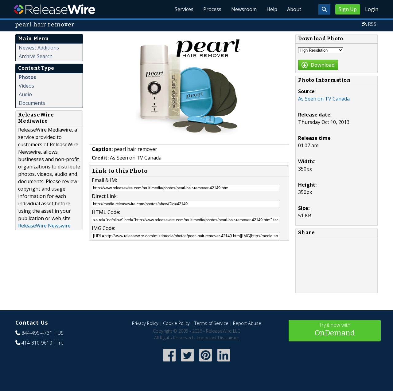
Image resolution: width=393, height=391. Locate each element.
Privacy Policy (145, 323)
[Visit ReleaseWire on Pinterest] (205, 362)
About (294, 9)
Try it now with (335, 329)
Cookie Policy (176, 323)
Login (371, 9)
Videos (26, 85)
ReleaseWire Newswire (44, 225)
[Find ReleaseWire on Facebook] (169, 362)
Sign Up (348, 9)
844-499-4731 (36, 333)
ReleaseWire (54, 9)
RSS (372, 24)
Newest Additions (39, 47)
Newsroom (244, 9)
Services (184, 9)
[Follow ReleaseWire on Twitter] (187, 362)
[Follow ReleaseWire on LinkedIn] (223, 362)
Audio (25, 94)
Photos (27, 77)
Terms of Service (211, 323)
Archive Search (36, 56)
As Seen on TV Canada (324, 98)
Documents (32, 103)
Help (272, 9)
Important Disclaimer (218, 338)
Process (212, 9)
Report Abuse (247, 323)
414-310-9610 (36, 342)
